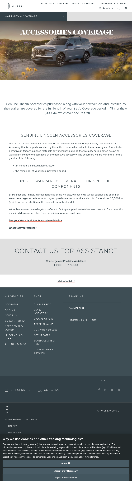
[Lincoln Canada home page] (7, 408)
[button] (48, 3)
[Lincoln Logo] (16, 6)
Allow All (66, 463)
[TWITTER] (105, 390)
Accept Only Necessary (66, 471)
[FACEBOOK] (98, 390)
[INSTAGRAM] (118, 390)
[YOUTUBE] (111, 390)
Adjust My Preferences (66, 477)
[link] (66, 419)
